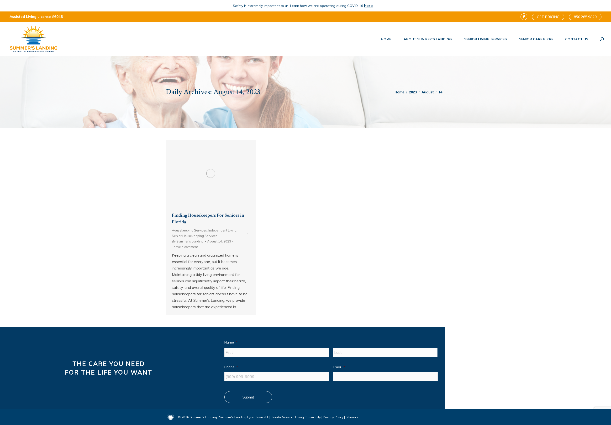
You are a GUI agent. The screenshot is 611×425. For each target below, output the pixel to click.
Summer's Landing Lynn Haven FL (244, 417)
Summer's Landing (203, 417)
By (188, 241)
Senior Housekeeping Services (194, 236)
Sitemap (352, 417)
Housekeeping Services (189, 230)
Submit (248, 397)
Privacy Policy (333, 417)
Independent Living (222, 230)
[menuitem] (386, 39)
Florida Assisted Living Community (296, 417)
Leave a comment (185, 247)
